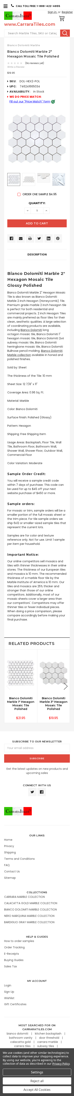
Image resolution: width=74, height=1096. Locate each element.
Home (8, 840)
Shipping (10, 852)
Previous (8, 686)
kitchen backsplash (48, 1034)
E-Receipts (11, 954)
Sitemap (10, 878)
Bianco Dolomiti (31, 330)
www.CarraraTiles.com (29, 24)
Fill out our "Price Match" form (29, 101)
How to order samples (19, 941)
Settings (37, 1072)
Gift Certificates (15, 1004)
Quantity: (37, 203)
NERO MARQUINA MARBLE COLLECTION (29, 916)
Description (37, 254)
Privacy (9, 846)
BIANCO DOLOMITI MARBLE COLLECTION (30, 909)
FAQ (7, 865)
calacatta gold (20, 1042)
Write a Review (15, 67)
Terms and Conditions (19, 859)
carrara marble (48, 1042)
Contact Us (12, 871)
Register (67, 12)
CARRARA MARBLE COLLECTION (24, 897)
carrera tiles (22, 1046)
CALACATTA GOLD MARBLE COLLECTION (30, 903)
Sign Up (9, 992)
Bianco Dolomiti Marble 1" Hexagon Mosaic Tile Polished (20, 703)
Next (66, 686)
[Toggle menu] (5, 6)
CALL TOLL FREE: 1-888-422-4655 (38, 6)
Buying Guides (13, 960)
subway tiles (46, 1046)
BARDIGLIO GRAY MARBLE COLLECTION (29, 922)
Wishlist (9, 998)
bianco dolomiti (18, 1034)
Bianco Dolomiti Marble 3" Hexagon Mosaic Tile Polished (53, 703)
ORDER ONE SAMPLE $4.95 (39, 194)
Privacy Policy (60, 1063)
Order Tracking (14, 947)
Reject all (37, 1081)
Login (7, 985)
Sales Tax (10, 966)
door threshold (49, 1038)
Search (65, 33)
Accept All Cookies (37, 1089)
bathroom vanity (21, 1038)
